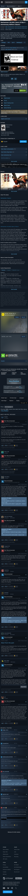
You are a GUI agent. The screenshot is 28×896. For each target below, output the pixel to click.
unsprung (6, 570)
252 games (6, 571)
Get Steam (16, 864)
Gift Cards (5, 858)
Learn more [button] (23, 141)
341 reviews (12, 634)
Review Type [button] (4, 397)
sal (5, 697)
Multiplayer (19, 42)
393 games (6, 634)
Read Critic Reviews (13, 356)
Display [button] (17, 400)
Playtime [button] (11, 400)
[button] (3, 6)
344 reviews (13, 661)
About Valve (16, 849)
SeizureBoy (6, 476)
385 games (6, 517)
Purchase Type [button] (13, 397)
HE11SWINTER (7, 633)
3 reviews (12, 571)
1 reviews (6, 453)
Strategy (4, 42)
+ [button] (24, 42)
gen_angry (6, 660)
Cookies (4, 871)
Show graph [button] (23, 402)
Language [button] (21, 397)
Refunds (4, 874)
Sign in (2, 74)
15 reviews (6, 478)
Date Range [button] (3, 400)
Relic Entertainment (9, 26)
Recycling (16, 856)
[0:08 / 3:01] (14, 58)
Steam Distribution (7, 856)
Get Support (16, 869)
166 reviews (6, 547)
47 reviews (6, 418)
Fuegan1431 (7, 546)
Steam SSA (5, 851)
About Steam (6, 849)
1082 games (6, 661)
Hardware (16, 854)
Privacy (4, 864)
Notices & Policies (7, 869)
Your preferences (23, 373)
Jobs (15, 851)
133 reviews (12, 517)
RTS (9, 42)
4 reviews (12, 594)
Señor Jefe (6, 451)
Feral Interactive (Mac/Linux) (21, 26)
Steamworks (5, 854)
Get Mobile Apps (7, 891)
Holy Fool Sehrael (8, 516)
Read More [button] (23, 686)
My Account (17, 871)
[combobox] (15, 2)
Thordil (6, 416)
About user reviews (14, 373)
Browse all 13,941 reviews (14, 832)
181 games (6, 594)
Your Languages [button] (8, 406)
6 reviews (6, 698)
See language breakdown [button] (4, 373)
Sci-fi (13, 42)
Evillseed (6, 592)
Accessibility (5, 867)
